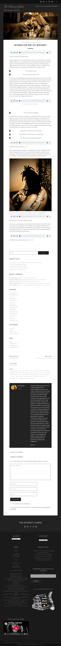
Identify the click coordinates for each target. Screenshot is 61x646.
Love (10, 376)
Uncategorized (14, 333)
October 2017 (13, 314)
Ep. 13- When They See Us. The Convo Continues (16, 605)
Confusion (36, 371)
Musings (11, 328)
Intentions (25, 374)
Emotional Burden (15, 372)
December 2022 (13, 293)
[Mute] (24, 634)
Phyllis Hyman (27, 376)
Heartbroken (13, 374)
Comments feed (14, 345)
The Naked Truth (16, 563)
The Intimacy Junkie (30, 523)
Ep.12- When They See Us (16, 604)
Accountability (14, 371)
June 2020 (12, 302)
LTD (14, 376)
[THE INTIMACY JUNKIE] (14, 8)
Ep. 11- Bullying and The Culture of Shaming (16, 602)
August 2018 (13, 307)
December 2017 (13, 313)
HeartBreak (47, 372)
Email (43, 573)
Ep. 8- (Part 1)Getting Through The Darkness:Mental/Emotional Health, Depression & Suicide (16, 591)
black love (29, 371)
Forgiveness (25, 372)
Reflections (36, 42)
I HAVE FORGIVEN (16, 556)
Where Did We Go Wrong (26, 378)
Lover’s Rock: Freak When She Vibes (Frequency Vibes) (25, 262)
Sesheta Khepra (26, 42)
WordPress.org (14, 347)
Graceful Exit (34, 372)
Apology (22, 371)
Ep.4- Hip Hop (16, 582)
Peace (21, 376)
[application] (16, 628)
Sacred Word (16, 555)
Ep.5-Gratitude (16, 583)
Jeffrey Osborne (44, 374)
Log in (11, 341)
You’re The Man (16, 567)
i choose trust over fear (17, 269)
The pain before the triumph (17, 266)
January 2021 (13, 300)
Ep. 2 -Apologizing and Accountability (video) (16, 579)
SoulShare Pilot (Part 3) (16, 575)
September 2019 (14, 305)
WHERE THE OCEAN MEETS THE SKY (18, 268)
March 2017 (12, 318)
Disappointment (45, 371)
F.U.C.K (16, 564)
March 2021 (12, 298)
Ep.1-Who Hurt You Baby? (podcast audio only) (16, 578)
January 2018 (13, 311)
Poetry (11, 330)
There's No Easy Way (39, 376)
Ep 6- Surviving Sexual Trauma (16, 585)
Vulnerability (13, 378)
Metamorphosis (14, 358)
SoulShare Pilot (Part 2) (16, 573)
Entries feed (13, 343)
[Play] (5, 634)
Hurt (19, 374)
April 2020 (12, 304)
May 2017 (12, 316)
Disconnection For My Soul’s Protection (33, 279)
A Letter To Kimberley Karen (17, 264)
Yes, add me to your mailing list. (21, 503)
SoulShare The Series (51, 6)
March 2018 (12, 309)
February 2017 (13, 320)
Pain (17, 376)
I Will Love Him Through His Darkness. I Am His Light (36, 283)
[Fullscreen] (27, 634)
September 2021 (14, 295)
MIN (42, 6)
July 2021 (12, 296)
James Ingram (33, 374)
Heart (41, 372)
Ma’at (37, 6)
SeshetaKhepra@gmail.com (45, 589)
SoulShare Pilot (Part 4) (16, 576)
